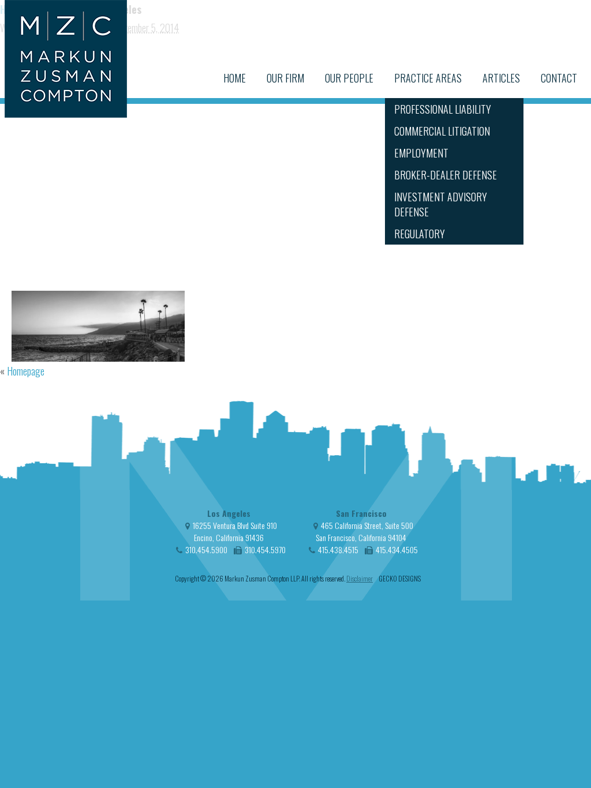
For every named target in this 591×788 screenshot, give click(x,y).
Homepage (25, 370)
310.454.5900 (206, 549)
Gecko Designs (400, 578)
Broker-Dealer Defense (445, 174)
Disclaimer (359, 578)
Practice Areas (428, 77)
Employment (421, 152)
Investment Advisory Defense (440, 204)
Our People (349, 77)
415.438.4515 (338, 549)
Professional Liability (442, 109)
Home (234, 77)
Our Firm (285, 77)
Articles (501, 77)
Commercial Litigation (442, 130)
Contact (559, 77)
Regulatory (419, 233)
